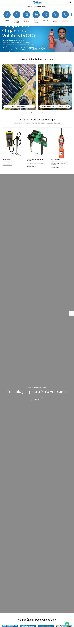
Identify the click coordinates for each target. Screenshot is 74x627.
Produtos (29, 6)
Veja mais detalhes (7, 164)
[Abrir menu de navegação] (3, 2)
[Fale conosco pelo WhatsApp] (67, 624)
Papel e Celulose (55, 20)
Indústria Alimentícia (26, 20)
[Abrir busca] (70, 2)
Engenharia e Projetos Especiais (16, 21)
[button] (35, 49)
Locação (44, 6)
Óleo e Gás (45, 20)
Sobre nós (37, 399)
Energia (7, 20)
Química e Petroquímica (65, 20)
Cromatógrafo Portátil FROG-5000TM (35, 160)
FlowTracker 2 (7, 159)
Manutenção (37, 6)
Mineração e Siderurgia (36, 21)
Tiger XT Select (55, 159)
